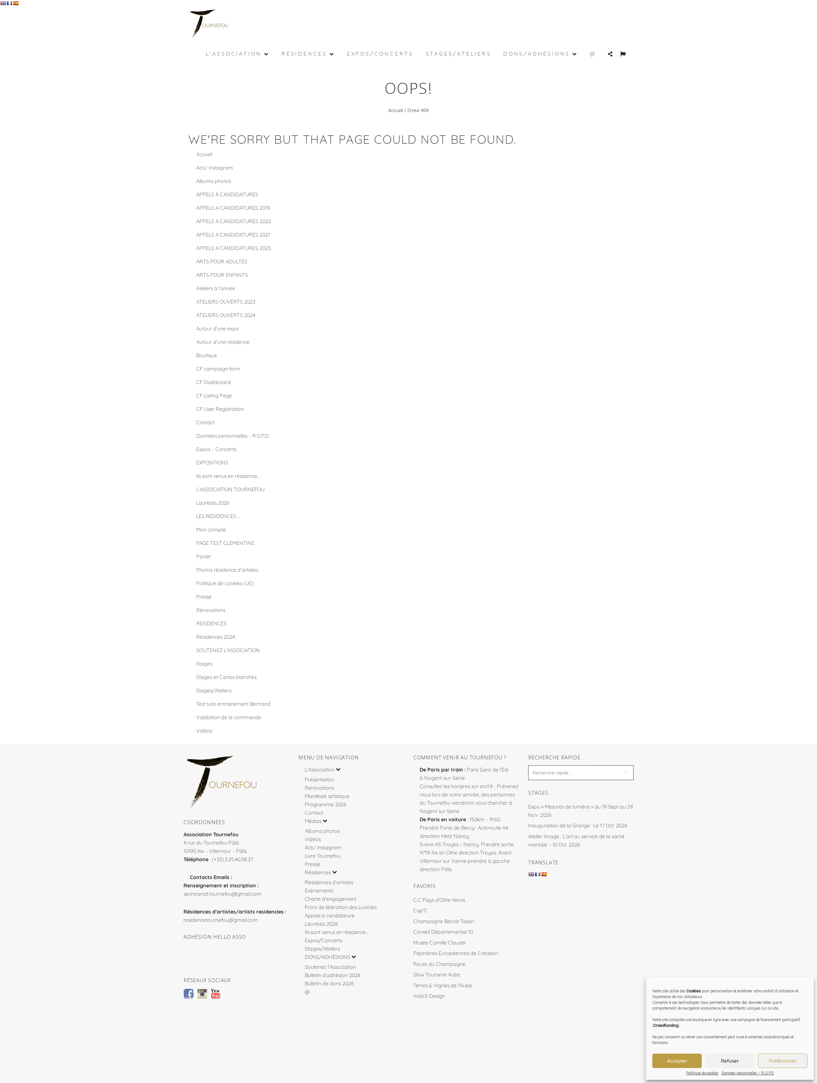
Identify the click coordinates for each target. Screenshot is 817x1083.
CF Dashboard (213, 382)
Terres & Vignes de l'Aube (442, 985)
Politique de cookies (702, 1073)
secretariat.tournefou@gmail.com (223, 894)
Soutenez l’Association (330, 967)
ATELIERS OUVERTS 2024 (225, 315)
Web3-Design (429, 996)
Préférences (782, 1061)
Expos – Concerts (216, 449)
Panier (203, 556)
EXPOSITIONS (212, 462)
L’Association (319, 769)
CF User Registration (220, 409)
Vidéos (204, 730)
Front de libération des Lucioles (341, 907)
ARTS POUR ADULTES (221, 261)
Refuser (730, 1061)
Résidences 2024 (215, 637)
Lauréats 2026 (212, 503)
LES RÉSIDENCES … (218, 516)
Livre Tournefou (323, 856)
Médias (313, 821)
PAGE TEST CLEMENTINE (225, 543)
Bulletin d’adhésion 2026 (333, 975)
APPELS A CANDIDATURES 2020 (233, 221)
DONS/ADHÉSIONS (327, 957)
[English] (3, 3)
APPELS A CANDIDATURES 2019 (233, 208)
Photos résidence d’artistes (227, 570)
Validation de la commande (228, 717)
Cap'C (420, 910)
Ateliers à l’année (215, 288)
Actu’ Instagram (214, 167)
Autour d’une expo (217, 328)
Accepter (677, 1061)
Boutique (206, 355)
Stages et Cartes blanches (226, 677)
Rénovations (210, 610)
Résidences (318, 872)
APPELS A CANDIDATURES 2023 (233, 248)
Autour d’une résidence (223, 342)
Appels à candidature (330, 915)
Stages (204, 663)
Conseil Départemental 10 (443, 932)
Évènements (319, 890)
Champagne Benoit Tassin (443, 921)
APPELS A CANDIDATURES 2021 (233, 234)
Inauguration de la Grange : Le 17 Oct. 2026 (577, 825)
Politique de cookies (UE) (225, 583)
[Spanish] (16, 3)
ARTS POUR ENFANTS (222, 275)
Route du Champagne (439, 964)
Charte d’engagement (330, 899)
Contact (205, 422)
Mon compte (211, 529)
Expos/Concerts (323, 940)
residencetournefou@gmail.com (221, 920)
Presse (204, 596)
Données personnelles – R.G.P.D (748, 1073)
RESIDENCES (211, 623)
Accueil (395, 110)
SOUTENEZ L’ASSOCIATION (228, 650)
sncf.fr (486, 786)
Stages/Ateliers (213, 690)
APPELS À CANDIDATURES (227, 194)
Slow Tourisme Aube (436, 974)
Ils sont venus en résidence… (228, 476)
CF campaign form (218, 368)
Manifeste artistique (327, 796)
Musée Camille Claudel (439, 942)
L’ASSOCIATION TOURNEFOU (230, 489)
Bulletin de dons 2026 (329, 983)
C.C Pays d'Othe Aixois (439, 900)
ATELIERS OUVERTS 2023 (225, 301)
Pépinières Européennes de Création (455, 953)
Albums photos (213, 181)
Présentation (319, 779)
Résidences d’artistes (329, 882)
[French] (9, 3)
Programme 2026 (326, 804)
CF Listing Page (214, 395)
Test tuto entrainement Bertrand (233, 704)
